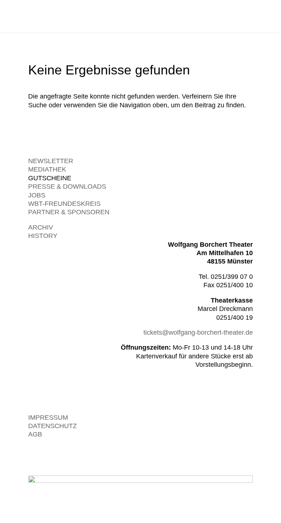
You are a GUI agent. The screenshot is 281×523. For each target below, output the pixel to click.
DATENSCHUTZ (52, 426)
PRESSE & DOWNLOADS (67, 186)
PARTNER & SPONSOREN (68, 212)
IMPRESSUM (48, 417)
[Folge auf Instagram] (232, 456)
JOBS (36, 195)
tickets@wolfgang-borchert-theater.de (198, 332)
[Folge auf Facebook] (247, 456)
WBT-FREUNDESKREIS (64, 203)
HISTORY (42, 235)
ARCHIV (40, 227)
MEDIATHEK (47, 169)
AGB (35, 434)
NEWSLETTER (50, 161)
